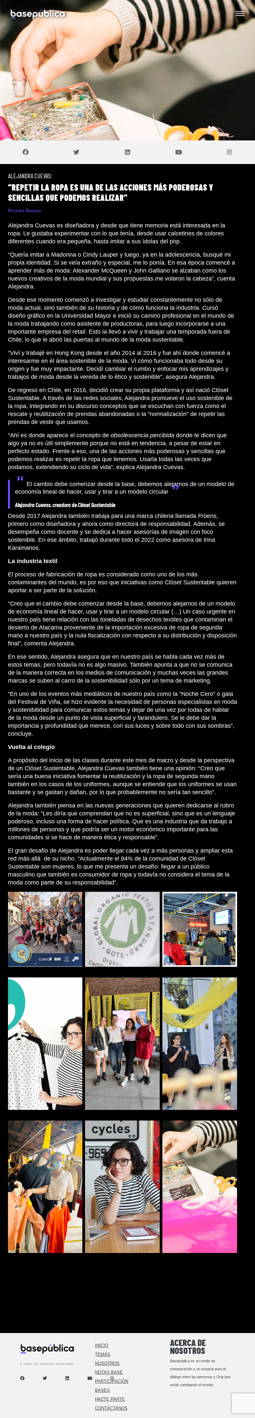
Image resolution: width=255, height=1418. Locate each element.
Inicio (101, 1345)
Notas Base (109, 1372)
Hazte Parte (110, 1399)
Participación (111, 1381)
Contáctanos (111, 1408)
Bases (102, 1390)
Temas (102, 1354)
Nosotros (107, 1363)
